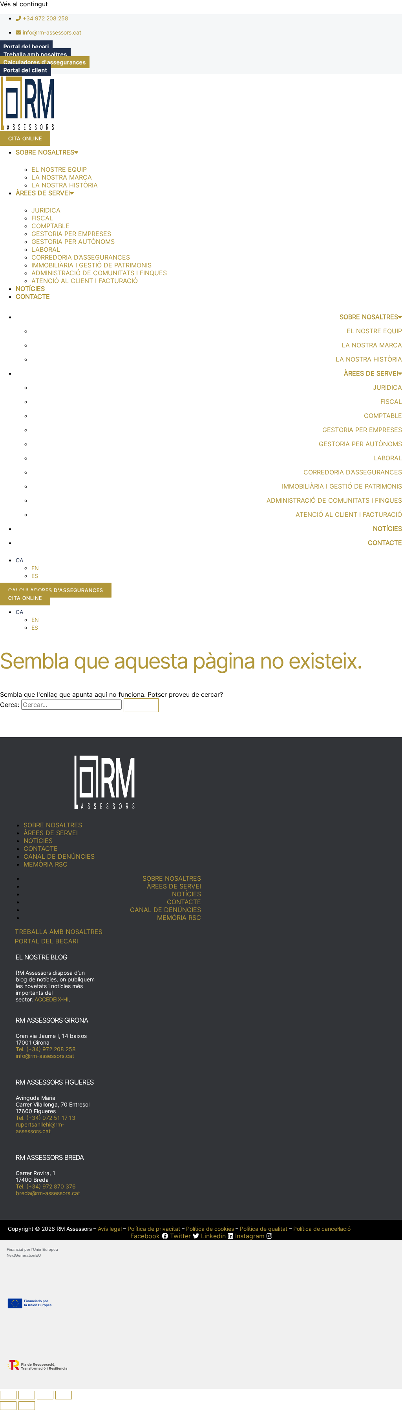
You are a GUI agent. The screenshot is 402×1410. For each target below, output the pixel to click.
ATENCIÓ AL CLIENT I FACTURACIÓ (84, 281)
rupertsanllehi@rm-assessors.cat (40, 1127)
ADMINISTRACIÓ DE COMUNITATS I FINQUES (99, 273)
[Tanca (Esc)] (63, 1395)
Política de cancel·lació (322, 1228)
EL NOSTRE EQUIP (59, 169)
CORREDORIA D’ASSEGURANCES (80, 257)
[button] (19, 560)
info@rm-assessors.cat (45, 1055)
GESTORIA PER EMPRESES (71, 234)
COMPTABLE (50, 226)
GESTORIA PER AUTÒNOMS (73, 241)
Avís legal (110, 1228)
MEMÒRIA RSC (46, 864)
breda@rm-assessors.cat (48, 1193)
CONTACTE (33, 296)
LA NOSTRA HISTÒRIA (64, 185)
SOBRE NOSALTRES (45, 152)
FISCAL (42, 218)
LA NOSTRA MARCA (61, 177)
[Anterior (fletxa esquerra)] (8, 1405)
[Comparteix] (45, 1395)
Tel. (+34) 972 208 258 (46, 1049)
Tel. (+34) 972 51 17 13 (45, 1117)
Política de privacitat (154, 1228)
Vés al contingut (24, 4)
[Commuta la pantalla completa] (26, 1395)
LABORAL (45, 249)
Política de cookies (210, 1228)
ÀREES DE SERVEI (43, 193)
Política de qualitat (263, 1228)
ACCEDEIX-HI (52, 999)
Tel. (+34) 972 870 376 (46, 1186)
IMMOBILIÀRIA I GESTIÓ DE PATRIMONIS (91, 265)
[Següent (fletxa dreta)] (26, 1405)
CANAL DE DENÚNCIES (59, 856)
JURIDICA (45, 210)
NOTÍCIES (30, 289)
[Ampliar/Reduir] (8, 1395)
